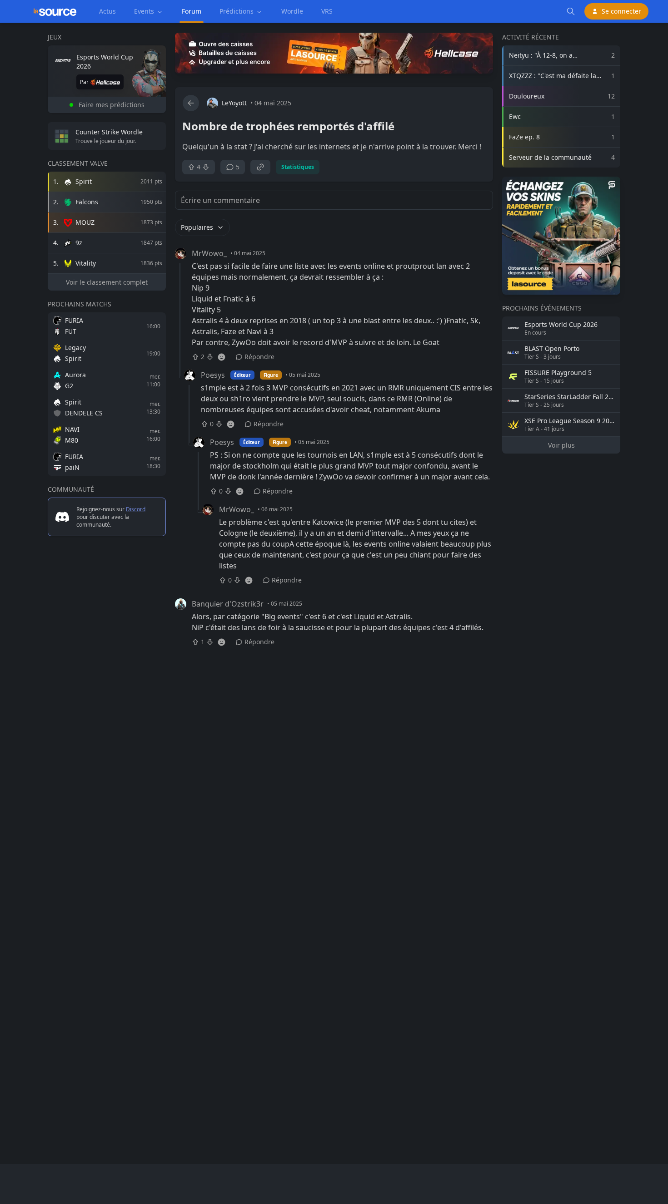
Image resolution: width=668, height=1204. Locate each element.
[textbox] (334, 147)
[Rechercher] (571, 11)
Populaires (197, 227)
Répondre (259, 356)
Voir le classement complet (107, 282)
